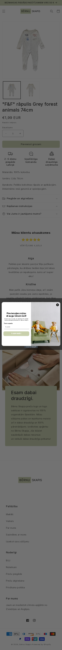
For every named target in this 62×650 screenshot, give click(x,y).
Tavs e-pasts (8, 323)
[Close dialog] (57, 304)
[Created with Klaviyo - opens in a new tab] (31, 347)
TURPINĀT (16, 334)
